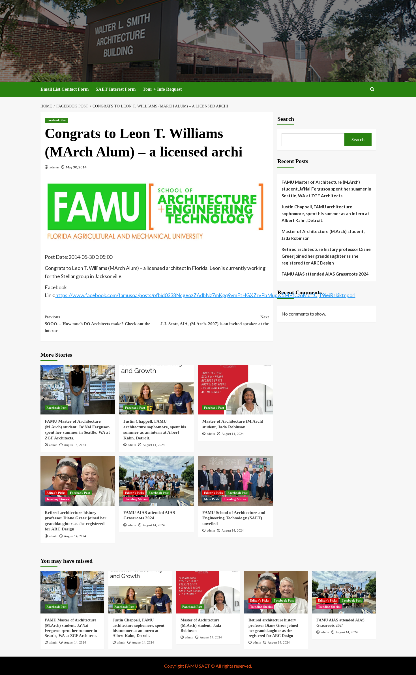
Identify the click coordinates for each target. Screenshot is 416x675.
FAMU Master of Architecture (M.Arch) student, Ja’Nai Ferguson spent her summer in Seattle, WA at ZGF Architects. (326, 188)
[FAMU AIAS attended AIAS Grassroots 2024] (156, 481)
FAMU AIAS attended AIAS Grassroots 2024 (325, 273)
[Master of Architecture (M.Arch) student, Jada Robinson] (235, 389)
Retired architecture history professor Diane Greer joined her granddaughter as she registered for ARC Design (326, 256)
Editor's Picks (55, 492)
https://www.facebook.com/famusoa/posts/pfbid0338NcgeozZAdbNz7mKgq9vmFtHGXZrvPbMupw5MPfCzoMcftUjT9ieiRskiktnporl (205, 295)
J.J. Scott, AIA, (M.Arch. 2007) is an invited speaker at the (214, 320)
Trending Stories (57, 499)
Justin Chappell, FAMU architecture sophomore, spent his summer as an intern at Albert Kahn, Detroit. (325, 213)
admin (54, 167)
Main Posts (211, 499)
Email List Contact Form (64, 89)
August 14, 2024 (75, 445)
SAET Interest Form (116, 89)
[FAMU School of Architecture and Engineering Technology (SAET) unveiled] (235, 481)
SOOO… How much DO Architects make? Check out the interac (97, 324)
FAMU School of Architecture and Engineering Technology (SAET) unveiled (233, 518)
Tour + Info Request (162, 89)
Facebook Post (56, 120)
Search (285, 119)
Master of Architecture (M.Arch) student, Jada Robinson (323, 235)
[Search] (372, 89)
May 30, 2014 (76, 167)
